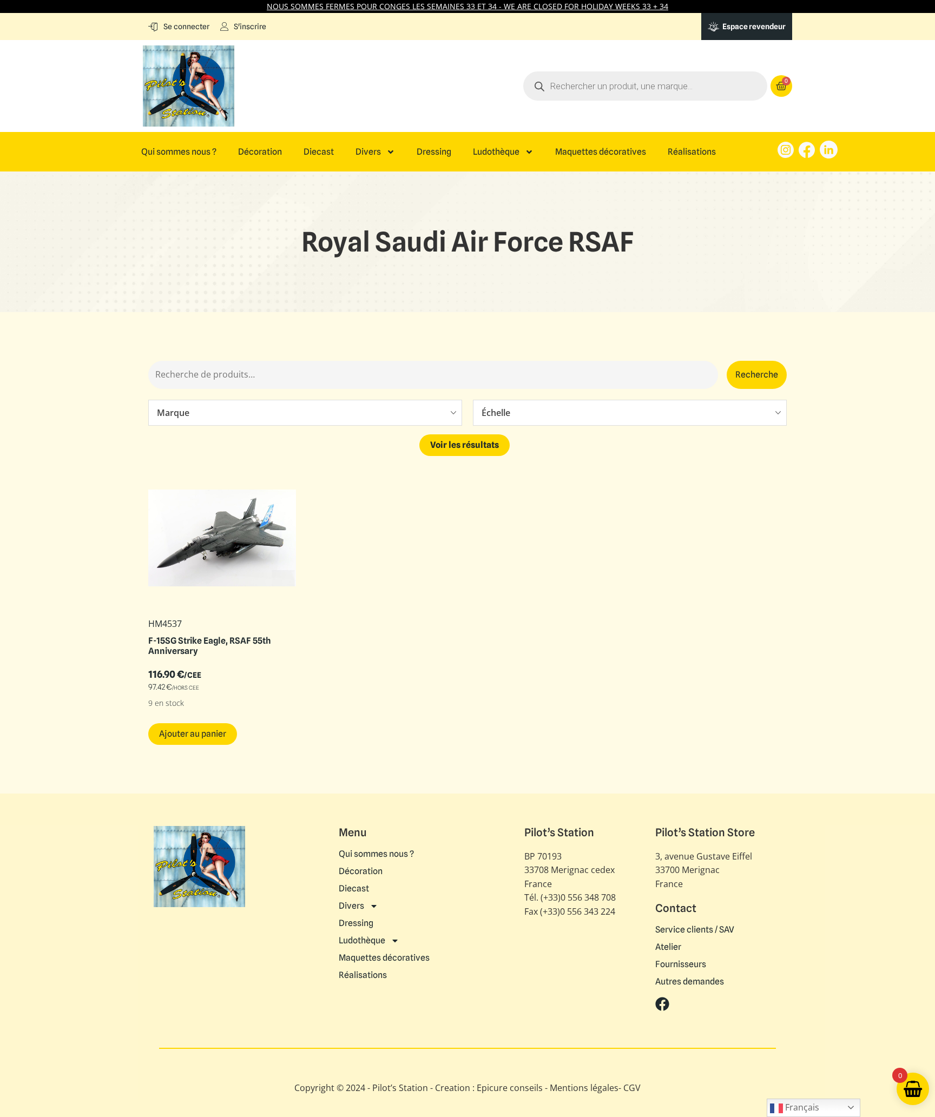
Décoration (260, 152)
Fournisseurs (680, 964)
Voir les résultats (464, 445)
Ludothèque (496, 152)
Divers (368, 152)
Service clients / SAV (694, 930)
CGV (632, 1088)
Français (801, 1107)
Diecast (319, 152)
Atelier (668, 947)
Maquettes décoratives (600, 152)
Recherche (756, 374)
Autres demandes (689, 981)
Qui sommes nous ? (178, 152)
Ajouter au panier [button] (192, 734)
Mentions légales (584, 1088)
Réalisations (692, 152)
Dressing (434, 152)
